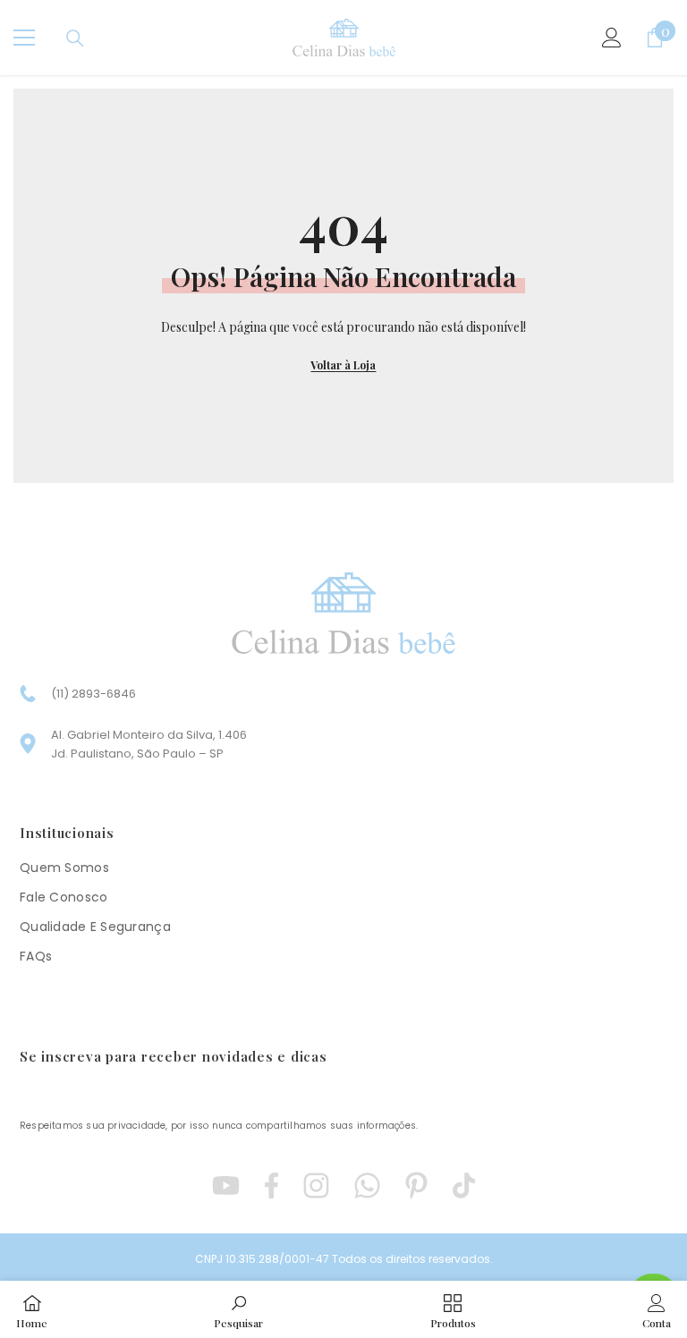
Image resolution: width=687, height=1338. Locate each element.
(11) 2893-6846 (93, 693)
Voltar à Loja (343, 365)
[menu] (24, 37)
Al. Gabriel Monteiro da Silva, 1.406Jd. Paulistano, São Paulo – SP (149, 744)
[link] (238, 1309)
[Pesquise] (75, 38)
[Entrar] (612, 37)
